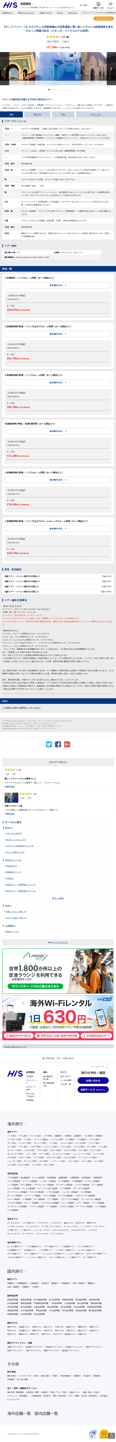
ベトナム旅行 (94, 1139)
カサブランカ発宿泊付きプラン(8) (20, 846)
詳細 (11, 114)
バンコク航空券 (13, 1181)
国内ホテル (12, 1322)
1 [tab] (46, 89)
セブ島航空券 (76, 1181)
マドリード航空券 (31, 1203)
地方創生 (103, 1396)
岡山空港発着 (52, 1307)
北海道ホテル (24, 1327)
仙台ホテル (48, 1327)
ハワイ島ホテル (28, 1223)
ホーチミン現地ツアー (87, 1250)
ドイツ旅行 (91, 1146)
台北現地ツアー (30, 1250)
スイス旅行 (103, 1146)
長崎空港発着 (41, 1310)
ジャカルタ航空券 (82, 1184)
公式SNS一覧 (65, 1084)
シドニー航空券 (82, 1203)
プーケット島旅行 (41, 1139)
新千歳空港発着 (40, 1299)
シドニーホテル (42, 1233)
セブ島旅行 (70, 1139)
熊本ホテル (46, 1334)
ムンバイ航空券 (13, 1188)
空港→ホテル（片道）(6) (16, 912)
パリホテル (92, 1230)
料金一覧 (37, 114)
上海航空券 (74, 1177)
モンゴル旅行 (81, 1143)
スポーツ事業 (73, 1396)
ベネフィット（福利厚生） (18, 1396)
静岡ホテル (82, 1327)
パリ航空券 (26, 1199)
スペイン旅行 (42, 1150)
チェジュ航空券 (38, 1177)
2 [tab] (49, 89)
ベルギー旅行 (29, 1150)
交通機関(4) (10, 926)
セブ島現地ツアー (14, 1250)
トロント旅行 (73, 1161)
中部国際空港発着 (41, 1303)
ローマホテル (27, 1233)
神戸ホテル (59, 1330)
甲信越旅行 (65, 1283)
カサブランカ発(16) (14, 833)
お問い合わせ (68, 1058)
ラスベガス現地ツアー (16, 1257)
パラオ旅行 (48, 1136)
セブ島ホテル (12, 1230)
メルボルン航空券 (66, 1206)
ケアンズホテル (57, 1233)
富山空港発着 (82, 1303)
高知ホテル (11, 1334)
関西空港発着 (96, 1303)
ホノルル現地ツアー (15, 1246)
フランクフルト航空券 (69, 1199)
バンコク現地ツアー (86, 1246)
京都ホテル (36, 1330)
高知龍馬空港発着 (94, 1307)
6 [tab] (61, 89)
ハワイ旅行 (11, 1136)
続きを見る (10, 786)
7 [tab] (64, 89)
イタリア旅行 (94, 1143)
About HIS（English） (30, 1094)
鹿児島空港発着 (95, 1310)
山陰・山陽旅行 (13, 1287)
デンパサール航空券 (64, 1184)
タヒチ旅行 (11, 1157)
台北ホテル (79, 1223)
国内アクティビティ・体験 (19, 1342)
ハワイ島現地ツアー (34, 1246)
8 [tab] (67, 89)
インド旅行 (53, 1143)
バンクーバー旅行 (58, 1161)
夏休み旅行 (45, 1376)
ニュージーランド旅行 (82, 1154)
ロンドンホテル (13, 1233)
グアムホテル (42, 1223)
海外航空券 (12, 1173)
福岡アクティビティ (52, 1350)
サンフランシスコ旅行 (88, 1157)
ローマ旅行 (11, 1146)
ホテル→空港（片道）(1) (16, 918)
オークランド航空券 (84, 1206)
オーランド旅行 (30, 1161)
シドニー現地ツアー (76, 1253)
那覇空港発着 (12, 1314)
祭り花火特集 (22, 1379)
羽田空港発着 (12, 1299)
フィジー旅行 (98, 1154)
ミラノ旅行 (23, 1146)
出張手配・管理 (32, 1392)
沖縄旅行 (10, 1283)
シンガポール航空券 (47, 1181)
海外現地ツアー (14, 1242)
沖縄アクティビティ (15, 1347)
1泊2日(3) (10, 878)
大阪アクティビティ (33, 1350)
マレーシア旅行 (40, 1143)
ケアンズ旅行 (44, 1154)
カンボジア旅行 (25, 1143)
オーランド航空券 (14, 1195)
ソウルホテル (56, 1223)
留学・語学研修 (59, 1396)
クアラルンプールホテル (51, 1226)
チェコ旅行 (83, 1150)
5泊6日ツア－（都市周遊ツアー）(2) (20, 885)
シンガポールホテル (15, 1226)
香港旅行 (78, 1136)
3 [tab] (52, 89)
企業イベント (74, 1392)
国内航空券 (12, 1295)
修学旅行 (47, 1396)
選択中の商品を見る (104, 18)
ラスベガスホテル (78, 1230)
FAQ (59, 1058)
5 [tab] (58, 89)
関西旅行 (91, 1283)
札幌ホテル (36, 1327)
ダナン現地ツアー (14, 1253)
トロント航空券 (49, 1195)
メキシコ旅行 (86, 1161)
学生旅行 (87, 1376)
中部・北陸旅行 (78, 1283)
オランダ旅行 (55, 1150)
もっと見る (59, 898)
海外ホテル (12, 1218)
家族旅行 (77, 1376)
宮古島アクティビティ (54, 1347)
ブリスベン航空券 (36, 1206)
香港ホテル (91, 1223)
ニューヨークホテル (42, 1230)
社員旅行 (44, 1392)
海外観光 (96, 1376)
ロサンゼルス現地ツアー (97, 1253)
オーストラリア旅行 (15, 1154)
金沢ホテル (11, 1330)
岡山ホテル (82, 1330)
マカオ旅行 (88, 1136)
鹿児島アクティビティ (71, 1350)
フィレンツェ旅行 (51, 1146)
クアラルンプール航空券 (44, 1184)
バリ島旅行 (81, 1139)
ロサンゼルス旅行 (54, 1157)
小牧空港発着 (56, 1303)
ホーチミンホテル (71, 1226)
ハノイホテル (86, 1226)
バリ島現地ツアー (68, 1246)
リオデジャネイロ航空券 (85, 1195)
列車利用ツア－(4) (13, 872)
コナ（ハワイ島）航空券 (47, 1188)
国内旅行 (15, 1271)
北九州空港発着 (27, 1310)
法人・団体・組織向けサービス (22, 1388)
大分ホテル (57, 1334)
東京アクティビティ (94, 1347)
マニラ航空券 (63, 1181)
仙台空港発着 (12, 1303)
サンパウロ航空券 (65, 1195)
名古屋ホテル (24, 1330)
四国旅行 (26, 1287)
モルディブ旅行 (25, 1157)
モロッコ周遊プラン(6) (15, 852)
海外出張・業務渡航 (15, 1392)
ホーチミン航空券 (92, 1181)
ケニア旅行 (36, 1164)
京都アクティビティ (15, 1350)
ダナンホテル (99, 1226)
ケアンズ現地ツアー (32, 1253)
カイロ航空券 (12, 1210)
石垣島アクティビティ (34, 1347)
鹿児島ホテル (70, 1334)
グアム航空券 (65, 1188)
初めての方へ (65, 1076)
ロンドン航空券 (13, 1199)
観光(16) (9, 828)
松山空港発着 (79, 1307)
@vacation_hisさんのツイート (15, 1047)
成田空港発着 (26, 1299)
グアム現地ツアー (51, 1246)
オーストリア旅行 (14, 1150)
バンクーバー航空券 (32, 1195)
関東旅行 (55, 1283)
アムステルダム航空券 (50, 1203)
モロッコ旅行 (49, 1164)
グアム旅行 (23, 1136)
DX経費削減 (36, 1396)
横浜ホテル (71, 1327)
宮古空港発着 (39, 1314)
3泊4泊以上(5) (11, 866)
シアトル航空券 (52, 1192)
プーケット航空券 (30, 1181)
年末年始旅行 (65, 1376)
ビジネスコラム (13, 1399)
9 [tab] (70, 89)
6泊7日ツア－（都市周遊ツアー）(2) (20, 891)
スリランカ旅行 (66, 1143)
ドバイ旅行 (98, 1161)
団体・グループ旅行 (59, 1392)
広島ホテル (93, 1330)
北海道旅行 (34, 1283)
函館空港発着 (67, 1299)
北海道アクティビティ (74, 1347)
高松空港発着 (65, 1307)
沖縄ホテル (82, 1334)
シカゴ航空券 (85, 1192)
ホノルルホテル (13, 1223)
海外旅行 (15, 1123)
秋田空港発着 (94, 1299)
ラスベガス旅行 (70, 1157)
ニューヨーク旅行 (14, 1161)
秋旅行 (55, 1376)
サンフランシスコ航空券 (17, 1192)
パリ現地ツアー (74, 1257)
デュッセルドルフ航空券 (91, 1199)
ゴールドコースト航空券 (17, 1206)
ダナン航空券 (26, 1184)
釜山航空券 (25, 1177)
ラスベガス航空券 (37, 1192)
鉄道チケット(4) (12, 932)
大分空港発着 (54, 1310)
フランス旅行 (65, 1146)
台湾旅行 (68, 1136)
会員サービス (98, 7)
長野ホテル (93, 1327)
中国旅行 (99, 1136)
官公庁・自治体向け (89, 1396)
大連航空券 (97, 1177)
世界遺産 (10, 1379)
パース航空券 (51, 1206)
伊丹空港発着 (12, 1307)
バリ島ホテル (26, 1230)
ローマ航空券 (39, 1199)
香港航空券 (63, 1177)
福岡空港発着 (12, 1310)
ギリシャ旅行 (95, 1150)
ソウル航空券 (12, 1177)
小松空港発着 (69, 1303)
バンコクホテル (32, 1226)
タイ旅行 (27, 1139)
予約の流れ (50, 1058)
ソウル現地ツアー (46, 1250)
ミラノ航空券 (52, 1199)
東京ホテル (11, 1327)
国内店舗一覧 (46, 1413)
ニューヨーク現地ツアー (37, 1257)
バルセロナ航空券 (14, 1203)
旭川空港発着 (54, 1299)
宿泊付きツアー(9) (13, 860)
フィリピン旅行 (57, 1139)
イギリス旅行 (79, 1146)
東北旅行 (45, 1283)
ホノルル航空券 (28, 1188)
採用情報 (29, 1100)
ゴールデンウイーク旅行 (29, 1376)
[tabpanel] (58, 68)
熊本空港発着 (67, 1310)
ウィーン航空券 (67, 1203)
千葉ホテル (59, 1327)
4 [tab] (55, 89)
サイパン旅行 (35, 1136)
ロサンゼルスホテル (61, 1230)
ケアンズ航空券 (98, 1203)
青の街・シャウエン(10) (15, 840)
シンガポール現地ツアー (66, 1250)
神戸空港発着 (26, 1307)
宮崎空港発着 (81, 1310)
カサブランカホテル (59, 942)
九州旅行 (35, 1287)
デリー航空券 (97, 1184)
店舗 (85, 5)
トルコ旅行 (11, 1164)
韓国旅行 (58, 1136)
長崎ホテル (34, 1334)
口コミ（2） (96, 114)
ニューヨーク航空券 (69, 1192)
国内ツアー (12, 1279)
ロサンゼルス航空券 (81, 1188)
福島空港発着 (26, 1303)
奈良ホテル (71, 1330)
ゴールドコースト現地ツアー (54, 1253)
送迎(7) (8, 906)
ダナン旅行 (11, 1143)
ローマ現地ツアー (90, 1257)
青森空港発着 (81, 1299)
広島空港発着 (39, 1307)
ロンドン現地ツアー (58, 1257)
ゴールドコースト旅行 (61, 1154)
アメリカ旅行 (39, 1157)
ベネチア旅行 (35, 1146)
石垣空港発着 (26, 1314)
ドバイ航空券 (100, 1206)
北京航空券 (85, 1177)
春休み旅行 (11, 1376)
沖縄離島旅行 (22, 1283)
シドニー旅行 (31, 1154)
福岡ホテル (23, 1334)
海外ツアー (12, 1131)
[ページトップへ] (107, 1066)
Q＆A (63, 114)
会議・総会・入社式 (91, 1392)
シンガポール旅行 (14, 1139)
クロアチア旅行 (70, 1150)
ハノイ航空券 (12, 1184)
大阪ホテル (48, 1330)
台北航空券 (51, 1177)
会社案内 (29, 1076)
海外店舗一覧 (19, 1413)
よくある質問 (65, 1080)
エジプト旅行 (24, 1164)
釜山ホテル (68, 1223)
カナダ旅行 (43, 1161)
